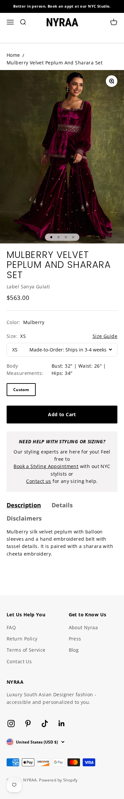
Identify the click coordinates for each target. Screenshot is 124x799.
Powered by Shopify (58, 780)
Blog (74, 650)
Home (13, 55)
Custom (21, 389)
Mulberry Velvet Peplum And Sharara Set (55, 62)
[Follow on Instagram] (11, 723)
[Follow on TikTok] (44, 723)
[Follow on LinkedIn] (61, 723)
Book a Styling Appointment (46, 466)
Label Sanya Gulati (28, 286)
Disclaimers (24, 518)
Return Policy (22, 639)
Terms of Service (26, 650)
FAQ (11, 627)
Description (24, 505)
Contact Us (19, 661)
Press (75, 639)
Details (62, 505)
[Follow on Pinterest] (27, 723)
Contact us (38, 481)
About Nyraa (83, 627)
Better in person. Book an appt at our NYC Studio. (62, 6)
